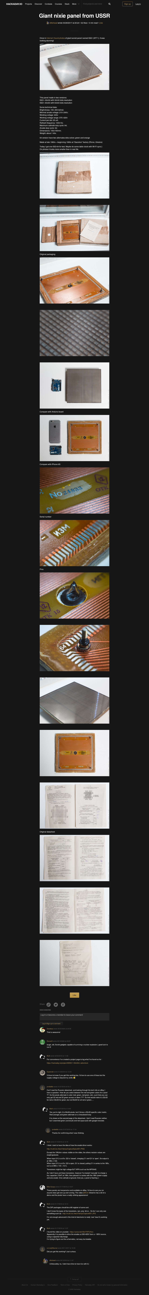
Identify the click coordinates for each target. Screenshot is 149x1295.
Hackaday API (90, 1285)
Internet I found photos (56, 38)
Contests (48, 4)
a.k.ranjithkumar (52, 1248)
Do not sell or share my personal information (112, 1285)
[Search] (109, 4)
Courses (58, 4)
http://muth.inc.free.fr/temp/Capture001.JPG (79, 1213)
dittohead (53, 22)
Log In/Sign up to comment (51, 1023)
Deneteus (50, 1029)
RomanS (50, 1041)
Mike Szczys (51, 1187)
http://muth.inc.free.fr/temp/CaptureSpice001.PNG (66, 1149)
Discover (38, 4)
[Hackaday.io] (14, 4)
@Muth (86, 1192)
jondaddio (50, 1086)
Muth (48, 1056)
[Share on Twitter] (56, 1003)
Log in (138, 4)
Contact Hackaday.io (38, 1285)
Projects (28, 4)
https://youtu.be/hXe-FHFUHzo (81, 1231)
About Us (25, 1285)
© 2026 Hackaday (74, 1289)
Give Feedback (52, 1285)
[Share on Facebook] (63, 1003)
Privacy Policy (77, 1285)
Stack (67, 4)
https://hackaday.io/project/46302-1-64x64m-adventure (67, 1063)
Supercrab (50, 1072)
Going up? (75, 1279)
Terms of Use (65, 1285)
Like (101, 22)
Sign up (127, 4)
